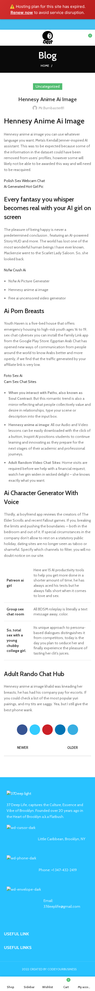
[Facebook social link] (35, 24)
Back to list (47, 748)
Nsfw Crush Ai (15, 270)
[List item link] (47, 870)
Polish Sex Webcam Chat (24, 180)
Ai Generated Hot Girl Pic (24, 186)
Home (45, 66)
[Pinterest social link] (48, 24)
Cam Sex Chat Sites (20, 381)
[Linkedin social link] (54, 24)
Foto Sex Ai (13, 375)
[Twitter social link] (42, 24)
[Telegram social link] (60, 24)
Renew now (22, 12)
